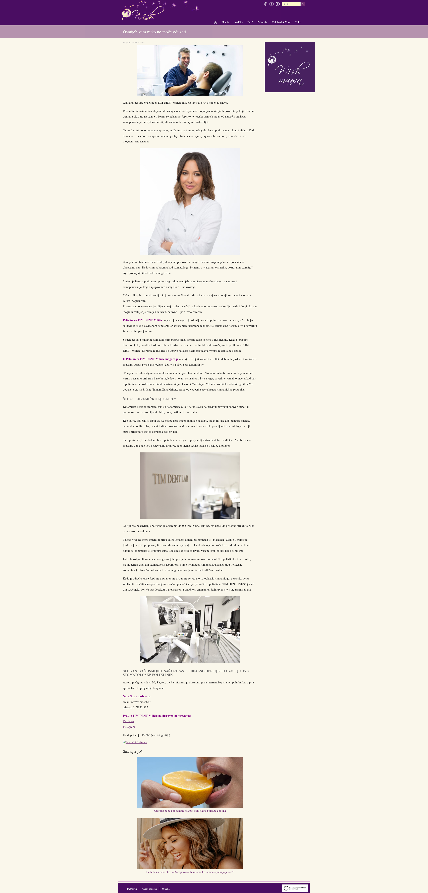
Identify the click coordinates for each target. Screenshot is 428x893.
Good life (238, 22)
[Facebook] (265, 4)
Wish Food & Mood (281, 22)
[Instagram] (278, 4)
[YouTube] (271, 4)
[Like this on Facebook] (135, 742)
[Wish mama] (290, 66)
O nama (166, 888)
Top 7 (250, 22)
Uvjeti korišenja (149, 888)
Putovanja (262, 22)
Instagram (129, 727)
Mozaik (225, 22)
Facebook (128, 721)
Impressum (132, 888)
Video (298, 22)
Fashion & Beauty (138, 42)
